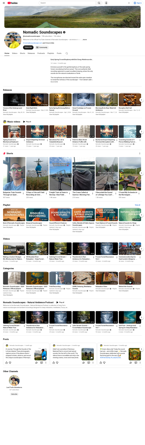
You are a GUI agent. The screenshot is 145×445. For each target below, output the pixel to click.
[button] (54, 82)
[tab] (6, 53)
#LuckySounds (116, 357)
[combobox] (68, 3)
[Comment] (41, 363)
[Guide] (4, 3)
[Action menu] (46, 363)
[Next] (141, 100)
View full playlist (8, 114)
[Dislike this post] (10, 362)
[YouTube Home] (12, 3)
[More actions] (24, 140)
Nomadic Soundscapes (10, 112)
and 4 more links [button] (48, 43)
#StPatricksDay (105, 357)
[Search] (99, 3)
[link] (26, 354)
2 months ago (76, 345)
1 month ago (28, 345)
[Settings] (129, 3)
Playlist (22, 225)
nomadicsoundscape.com (33, 43)
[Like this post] (6, 362)
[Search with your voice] (106, 3)
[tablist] (72, 53)
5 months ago (123, 345)
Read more (54, 82)
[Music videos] (5, 121)
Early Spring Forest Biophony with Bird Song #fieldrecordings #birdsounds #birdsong (72, 59)
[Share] (36, 363)
